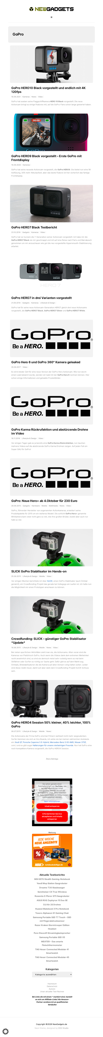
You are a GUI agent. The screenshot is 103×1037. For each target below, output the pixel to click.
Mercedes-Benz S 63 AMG (62, 742)
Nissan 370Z (80, 742)
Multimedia (53, 506)
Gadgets (25, 232)
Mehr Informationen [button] (52, 801)
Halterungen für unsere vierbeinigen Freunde (53, 745)
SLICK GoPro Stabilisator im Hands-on (38, 571)
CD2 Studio (63, 1028)
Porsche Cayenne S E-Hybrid (36, 742)
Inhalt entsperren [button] (52, 806)
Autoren (52, 989)
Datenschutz (52, 986)
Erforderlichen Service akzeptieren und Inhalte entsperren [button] (52, 816)
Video (40, 97)
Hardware (36, 506)
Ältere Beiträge (52, 759)
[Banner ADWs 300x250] (52, 851)
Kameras (26, 97)
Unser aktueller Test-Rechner (52, 991)
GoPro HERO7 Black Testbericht (34, 227)
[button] (5, 1031)
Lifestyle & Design (47, 303)
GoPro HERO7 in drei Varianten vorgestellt (41, 298)
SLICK (50, 581)
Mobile (44, 506)
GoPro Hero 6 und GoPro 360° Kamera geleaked (45, 362)
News (34, 97)
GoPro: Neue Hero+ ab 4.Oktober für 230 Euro (44, 501)
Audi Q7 (18, 742)
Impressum (52, 984)
